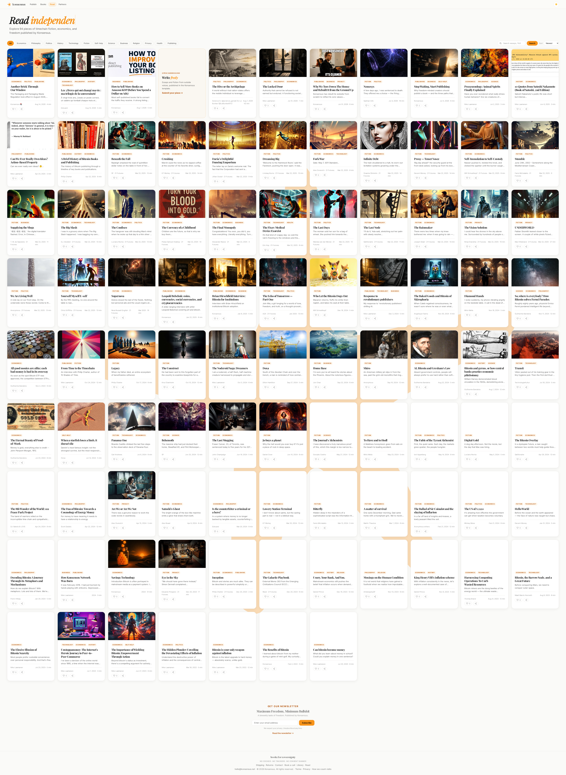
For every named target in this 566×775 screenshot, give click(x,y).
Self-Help (99, 43)
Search (532, 43)
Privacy (148, 43)
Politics (49, 43)
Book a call (290, 765)
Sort (541, 43)
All (10, 43)
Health (159, 43)
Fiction (86, 43)
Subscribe (306, 723)
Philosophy (36, 43)
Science (111, 43)
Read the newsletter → (283, 733)
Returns (269, 765)
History (60, 43)
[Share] (21, 109)
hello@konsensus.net (245, 769)
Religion (136, 43)
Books (43, 4)
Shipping (260, 765)
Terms (298, 769)
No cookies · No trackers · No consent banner (283, 761)
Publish (33, 4)
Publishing (172, 43)
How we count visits (321, 769)
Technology (73, 43)
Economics (21, 43)
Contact (279, 765)
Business (124, 43)
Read (52, 4)
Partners (62, 4)
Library (300, 765)
